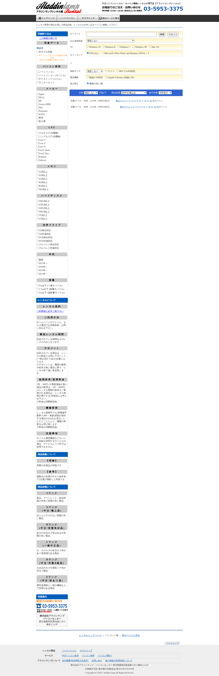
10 (151, 101)
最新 (41, 260)
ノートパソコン (47, 72)
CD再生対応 (45, 230)
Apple (41, 94)
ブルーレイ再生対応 (49, 244)
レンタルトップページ (90, 635)
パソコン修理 (88, 655)
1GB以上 (43, 172)
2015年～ (43, 263)
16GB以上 (44, 189)
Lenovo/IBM (45, 104)
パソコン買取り (105, 655)
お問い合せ (97, 660)
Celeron (42, 160)
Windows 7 (125, 47)
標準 (41, 48)
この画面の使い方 (48, 38)
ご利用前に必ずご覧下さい (50, 311)
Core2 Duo (44, 153)
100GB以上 (44, 201)
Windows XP (141, 47)
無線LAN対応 (96, 77)
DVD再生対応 (46, 237)
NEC (41, 107)
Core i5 (42, 143)
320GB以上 (44, 208)
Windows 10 (95, 47)
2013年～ (43, 270)
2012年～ (43, 274)
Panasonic (43, 111)
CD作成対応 (45, 234)
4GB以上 (43, 182)
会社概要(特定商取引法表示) (75, 660)
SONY (42, 114)
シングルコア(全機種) (50, 136)
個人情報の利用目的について (118, 660)
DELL (42, 97)
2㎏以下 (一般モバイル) (50, 285)
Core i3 (42, 147)
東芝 (41, 118)
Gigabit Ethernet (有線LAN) (121, 77)
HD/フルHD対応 (127, 71)
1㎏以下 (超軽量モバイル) (52, 292)
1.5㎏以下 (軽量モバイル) (51, 289)
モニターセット (47, 82)
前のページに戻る (131, 635)
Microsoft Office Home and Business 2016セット (127, 53)
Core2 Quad (44, 150)
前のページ (121, 101)
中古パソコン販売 (70, 655)
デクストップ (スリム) (50, 79)
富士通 (42, 121)
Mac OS (155, 47)
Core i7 (42, 140)
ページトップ (172, 643)
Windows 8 (110, 47)
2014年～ (43, 267)
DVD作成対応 (46, 241)
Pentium (42, 157)
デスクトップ (86, 650)
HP (40, 101)
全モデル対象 (45, 52)
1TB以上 (43, 215)
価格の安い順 (96, 83)
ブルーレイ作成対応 (49, 248)
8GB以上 (43, 186)
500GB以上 (44, 211)
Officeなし (94, 53)
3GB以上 (43, 179)
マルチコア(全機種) (48, 133)
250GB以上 (44, 204)
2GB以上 (43, 175)
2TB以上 (43, 219)
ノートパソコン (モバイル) (52, 75)
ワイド (111, 71)
